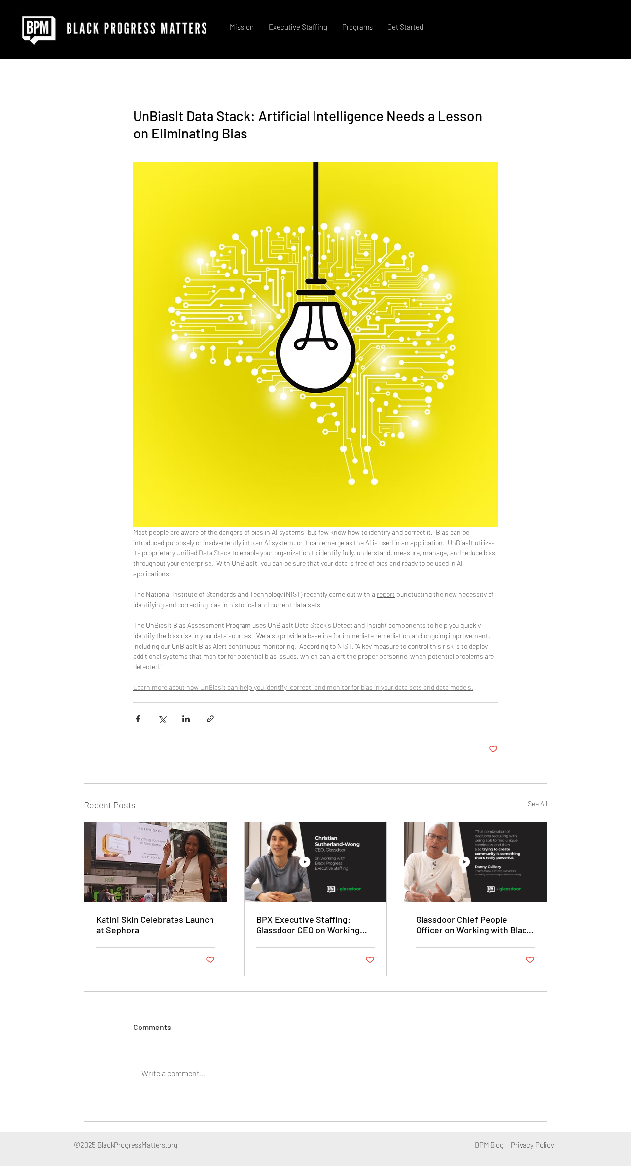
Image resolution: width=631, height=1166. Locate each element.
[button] (298, 26)
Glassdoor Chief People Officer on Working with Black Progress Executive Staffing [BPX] (473, 924)
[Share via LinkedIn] (186, 718)
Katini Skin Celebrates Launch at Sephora (155, 924)
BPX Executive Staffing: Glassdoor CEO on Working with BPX (308, 924)
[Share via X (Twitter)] (162, 718)
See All (537, 803)
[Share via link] (210, 718)
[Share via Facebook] (137, 718)
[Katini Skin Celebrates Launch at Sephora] (155, 862)
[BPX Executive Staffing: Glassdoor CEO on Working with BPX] (316, 862)
